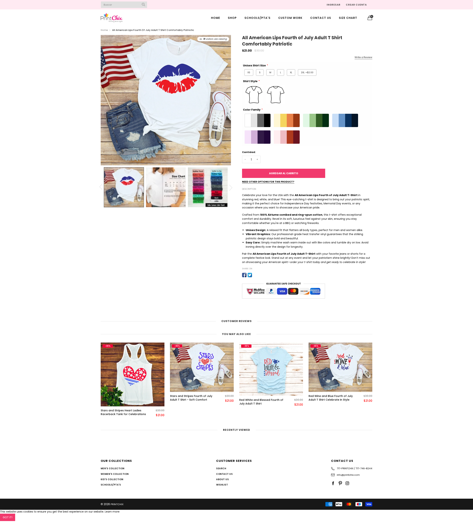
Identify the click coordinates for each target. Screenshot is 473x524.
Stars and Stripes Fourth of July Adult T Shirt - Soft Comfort (191, 398)
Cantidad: (249, 152)
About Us (222, 479)
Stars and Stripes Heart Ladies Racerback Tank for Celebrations (123, 412)
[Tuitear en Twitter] (250, 275)
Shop (232, 18)
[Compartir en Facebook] (244, 275)
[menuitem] (215, 18)
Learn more (112, 511)
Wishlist (222, 484)
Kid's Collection (112, 479)
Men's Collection (113, 468)
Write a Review (363, 57)
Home (215, 18)
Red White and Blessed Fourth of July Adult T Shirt (261, 401)
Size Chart (348, 18)
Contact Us (320, 18)
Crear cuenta (356, 4)
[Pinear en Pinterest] (255, 275)
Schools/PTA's (257, 18)
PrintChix (117, 504)
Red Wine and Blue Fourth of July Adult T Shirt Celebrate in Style (331, 398)
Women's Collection (115, 474)
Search (221, 468)
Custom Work (290, 18)
